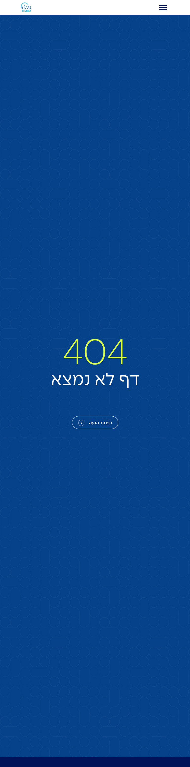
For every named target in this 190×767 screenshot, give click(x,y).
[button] (163, 7)
